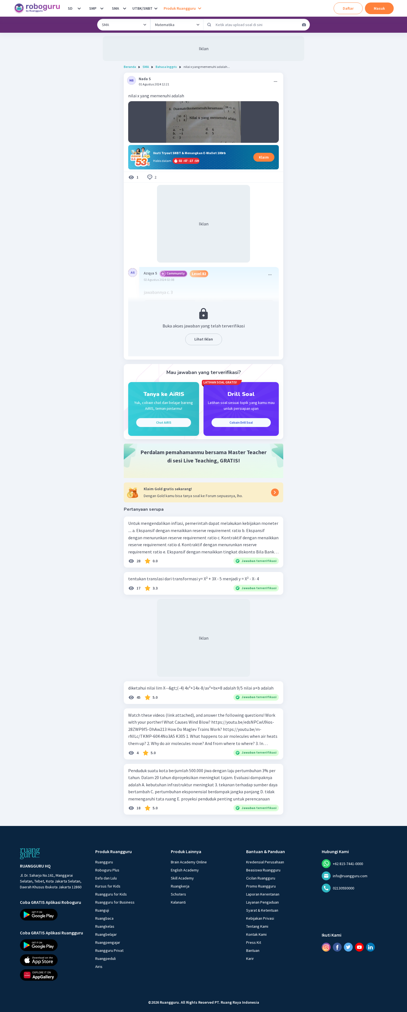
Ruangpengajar (107, 942)
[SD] (79, 8)
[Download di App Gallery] (52, 975)
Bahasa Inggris (166, 67)
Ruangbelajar (106, 934)
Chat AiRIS (163, 422)
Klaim (264, 157)
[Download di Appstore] (52, 960)
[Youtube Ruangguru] (359, 947)
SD (70, 8)
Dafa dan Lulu (106, 878)
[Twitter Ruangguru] (348, 947)
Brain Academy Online (189, 862)
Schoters (178, 894)
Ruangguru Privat (109, 950)
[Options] (275, 81)
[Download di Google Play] (52, 915)
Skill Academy (182, 878)
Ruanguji (102, 910)
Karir (250, 958)
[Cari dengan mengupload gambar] (304, 24)
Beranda (130, 67)
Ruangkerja (180, 886)
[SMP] (102, 8)
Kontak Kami (256, 934)
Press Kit (253, 942)
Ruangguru (104, 862)
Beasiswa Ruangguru (263, 870)
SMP (92, 8)
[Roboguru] (38, 8)
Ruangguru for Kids (111, 894)
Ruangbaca (104, 918)
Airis (98, 966)
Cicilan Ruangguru (260, 878)
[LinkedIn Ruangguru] (370, 947)
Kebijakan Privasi (260, 918)
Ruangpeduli (105, 958)
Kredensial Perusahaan (265, 862)
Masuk (379, 8)
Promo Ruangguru (261, 886)
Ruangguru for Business (115, 902)
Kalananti (178, 902)
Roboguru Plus (107, 870)
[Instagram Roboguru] (326, 947)
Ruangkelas (104, 926)
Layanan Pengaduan (262, 902)
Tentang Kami (257, 926)
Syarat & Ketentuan (262, 910)
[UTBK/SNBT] (156, 8)
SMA (115, 8)
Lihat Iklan (203, 339)
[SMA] (124, 8)
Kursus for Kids (107, 886)
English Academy (185, 870)
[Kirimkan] (209, 24)
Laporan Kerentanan (262, 894)
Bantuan (252, 950)
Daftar (348, 8)
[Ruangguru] (30, 853)
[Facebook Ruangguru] (337, 947)
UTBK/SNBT (142, 8)
